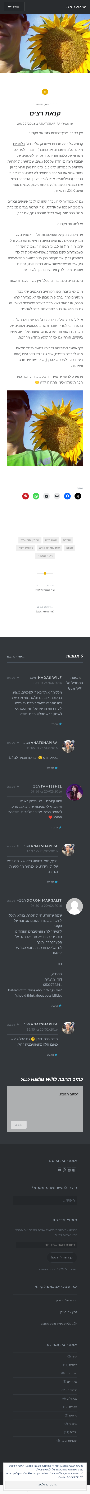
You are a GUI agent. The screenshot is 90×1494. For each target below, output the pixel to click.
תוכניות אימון (69, 1440)
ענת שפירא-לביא (49, 547)
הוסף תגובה (16, 656)
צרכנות (73, 1423)
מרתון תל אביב (30, 540)
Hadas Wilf (50, 677)
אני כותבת (46, 150)
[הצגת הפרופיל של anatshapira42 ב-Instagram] (69, 1170)
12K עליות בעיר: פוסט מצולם (59, 1323)
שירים (73, 1432)
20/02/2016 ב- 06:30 (46, 905)
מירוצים (72, 1390)
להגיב (18, 1124)
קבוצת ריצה (25, 547)
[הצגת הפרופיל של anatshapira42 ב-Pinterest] (64, 1170)
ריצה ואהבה (45, 555)
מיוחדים (37, 104)
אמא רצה (76, 6)
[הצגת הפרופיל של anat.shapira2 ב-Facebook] (74, 1170)
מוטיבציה (51, 104)
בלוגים (73, 1365)
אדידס (67, 540)
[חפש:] (45, 1200)
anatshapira (49, 124)
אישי (74, 1356)
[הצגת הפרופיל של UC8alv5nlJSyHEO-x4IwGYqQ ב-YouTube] (59, 1170)
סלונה (69, 547)
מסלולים (72, 1398)
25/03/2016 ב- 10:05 (42, 748)
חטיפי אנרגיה (65, 1220)
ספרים (73, 1407)
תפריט (12, 6)
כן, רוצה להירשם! (61, 1257)
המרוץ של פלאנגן (66, 1300)
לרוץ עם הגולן (68, 1312)
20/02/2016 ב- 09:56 (46, 791)
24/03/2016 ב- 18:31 (46, 683)
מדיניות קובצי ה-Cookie (70, 1477)
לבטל (25, 1080)
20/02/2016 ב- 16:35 (42, 1029)
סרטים (73, 1415)
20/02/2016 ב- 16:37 (42, 851)
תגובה (11, 678)
